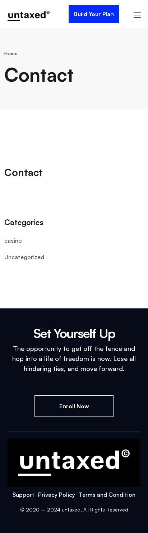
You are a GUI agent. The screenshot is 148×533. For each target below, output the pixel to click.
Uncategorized (24, 257)
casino (13, 240)
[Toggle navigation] (137, 14)
